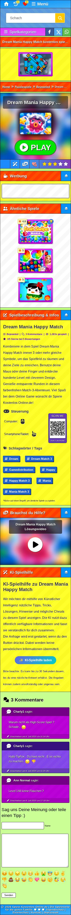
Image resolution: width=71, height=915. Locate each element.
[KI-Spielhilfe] (15, 164)
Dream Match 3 (41, 458)
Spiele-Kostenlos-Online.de (30, 907)
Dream (13, 458)
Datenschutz (21, 912)
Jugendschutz (55, 909)
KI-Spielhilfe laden (38, 660)
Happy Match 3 (19, 480)
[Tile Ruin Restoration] (36, 64)
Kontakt (36, 912)
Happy (50, 469)
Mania (46, 480)
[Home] (6, 4)
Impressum (51, 912)
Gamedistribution (20, 469)
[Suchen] (60, 18)
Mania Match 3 (18, 491)
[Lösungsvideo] (25, 164)
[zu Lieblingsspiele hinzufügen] (34, 164)
